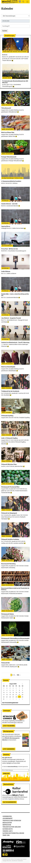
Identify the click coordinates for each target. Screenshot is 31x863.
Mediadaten (7, 823)
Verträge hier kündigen (12, 820)
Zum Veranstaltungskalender (10, 702)
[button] (20, 1)
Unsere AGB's (8, 831)
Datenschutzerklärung (12, 766)
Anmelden (6, 773)
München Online (10, 859)
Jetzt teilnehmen (8, 725)
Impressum (7, 825)
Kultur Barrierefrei (9, 802)
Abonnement (7, 818)
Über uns (6, 835)
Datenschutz (8, 829)
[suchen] (23, 1)
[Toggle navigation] (27, 1)
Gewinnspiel (7, 816)
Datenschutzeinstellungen (13, 833)
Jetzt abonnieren (8, 749)
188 (18, 675)
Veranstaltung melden (12, 827)
